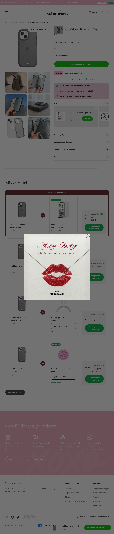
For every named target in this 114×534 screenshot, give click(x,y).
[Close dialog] (88, 236)
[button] (57, 267)
